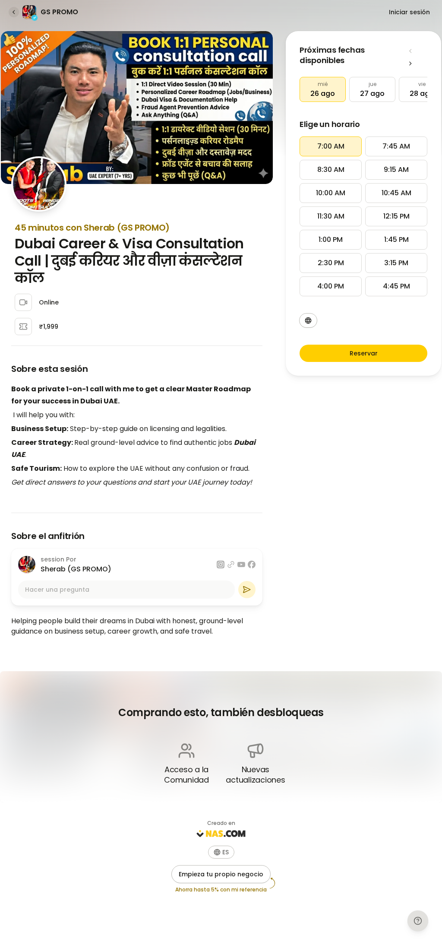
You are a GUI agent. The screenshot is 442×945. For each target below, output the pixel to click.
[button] (323, 89)
